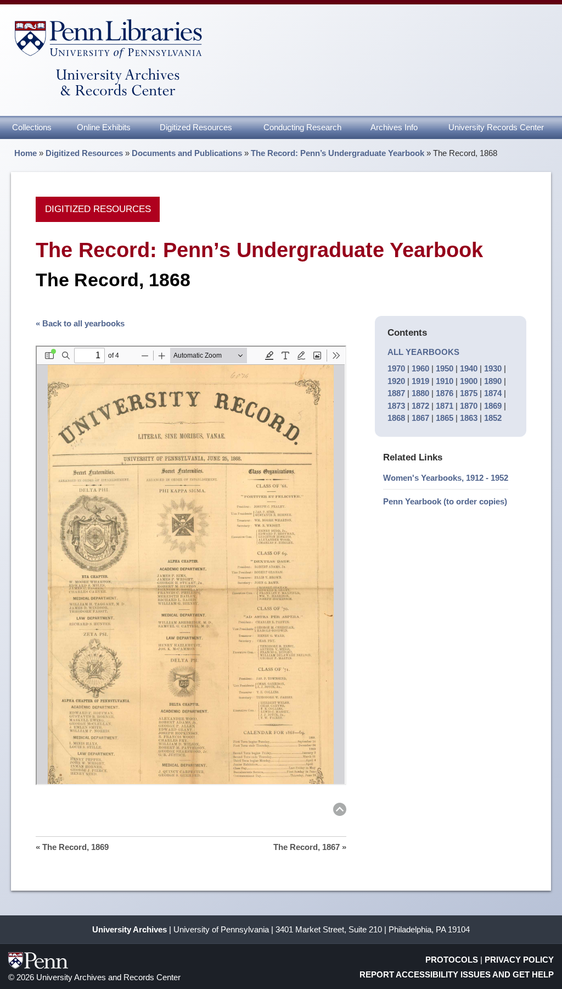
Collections (32, 127)
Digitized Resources (196, 127)
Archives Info (394, 127)
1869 (493, 405)
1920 (396, 381)
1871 (444, 405)
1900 (468, 381)
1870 (468, 405)
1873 (396, 405)
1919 (420, 381)
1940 (468, 368)
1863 (468, 418)
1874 (493, 393)
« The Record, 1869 (72, 847)
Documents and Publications (187, 153)
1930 (493, 368)
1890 (493, 381)
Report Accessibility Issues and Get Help (456, 974)
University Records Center (496, 127)
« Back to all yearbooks (80, 323)
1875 (468, 393)
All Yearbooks (423, 352)
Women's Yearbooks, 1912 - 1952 (445, 477)
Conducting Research (302, 127)
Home (25, 153)
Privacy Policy (519, 959)
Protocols (451, 959)
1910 (444, 381)
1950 (444, 368)
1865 (444, 418)
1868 (396, 418)
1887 (396, 393)
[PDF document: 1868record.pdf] (191, 565)
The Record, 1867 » (309, 847)
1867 (420, 418)
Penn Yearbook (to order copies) (445, 501)
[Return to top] (339, 811)
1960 (420, 368)
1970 (396, 368)
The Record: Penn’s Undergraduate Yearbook (337, 153)
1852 (493, 418)
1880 (420, 393)
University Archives (129, 929)
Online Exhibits (104, 127)
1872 (420, 405)
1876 (444, 393)
